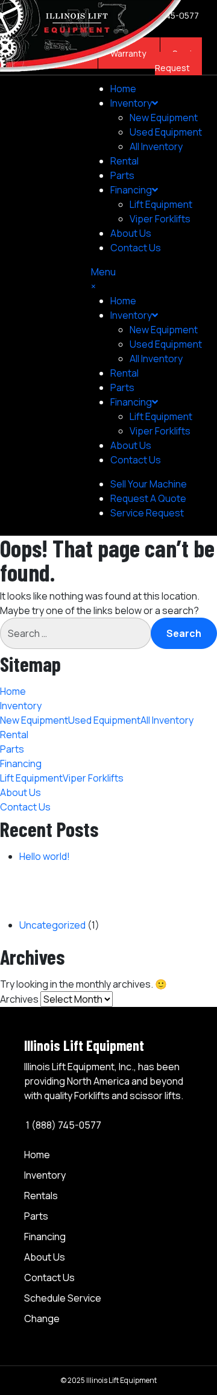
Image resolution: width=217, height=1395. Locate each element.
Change (42, 1318)
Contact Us (135, 247)
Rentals (41, 1195)
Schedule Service (62, 1298)
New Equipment (164, 117)
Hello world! (44, 856)
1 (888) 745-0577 (62, 1125)
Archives (19, 999)
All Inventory (156, 146)
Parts (122, 175)
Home (123, 88)
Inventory (131, 103)
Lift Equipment (161, 204)
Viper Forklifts (160, 218)
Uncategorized (52, 925)
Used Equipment (166, 132)
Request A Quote (148, 498)
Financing (45, 1236)
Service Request (147, 512)
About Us (130, 233)
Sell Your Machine (148, 484)
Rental (124, 161)
